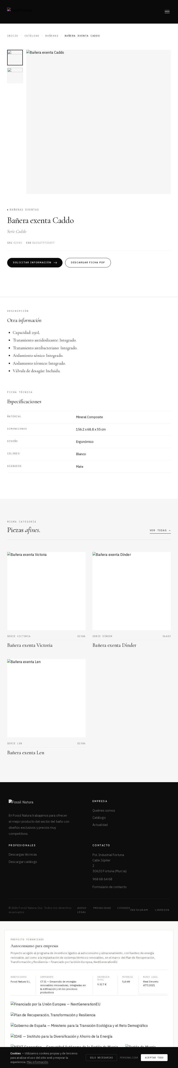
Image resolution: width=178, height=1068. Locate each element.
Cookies (123, 907)
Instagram (139, 909)
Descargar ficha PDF (88, 262)
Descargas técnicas (23, 854)
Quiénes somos (103, 810)
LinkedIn (162, 909)
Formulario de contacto (109, 887)
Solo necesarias (101, 1057)
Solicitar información (32, 262)
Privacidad (102, 907)
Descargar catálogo (23, 862)
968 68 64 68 (102, 879)
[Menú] (167, 11)
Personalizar (129, 1057)
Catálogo (32, 35)
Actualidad (100, 825)
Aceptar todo (154, 1057)
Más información (37, 1062)
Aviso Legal (81, 910)
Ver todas (160, 530)
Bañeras (51, 35)
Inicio (12, 35)
